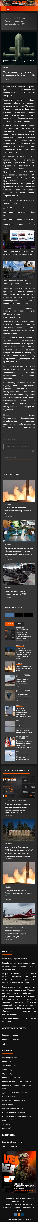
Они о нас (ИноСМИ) (10, 1108)
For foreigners (7, 1058)
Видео (4, 1074)
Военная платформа (10, 1039)
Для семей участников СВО (22, 628)
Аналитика (20, 645)
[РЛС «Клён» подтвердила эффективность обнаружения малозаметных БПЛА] (10, 711)
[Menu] (8, 8)
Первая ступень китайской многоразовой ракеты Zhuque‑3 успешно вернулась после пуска (24, 728)
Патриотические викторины (14, 1112)
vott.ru (4, 1044)
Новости (19, 705)
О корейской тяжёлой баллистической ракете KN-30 (18, 510)
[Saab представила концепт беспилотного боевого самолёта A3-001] (10, 695)
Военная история (9, 1077)
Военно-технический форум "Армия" (17, 1085)
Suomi (4, 1062)
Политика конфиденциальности (18, 1204)
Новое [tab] (10, 623)
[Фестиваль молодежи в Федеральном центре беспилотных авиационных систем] (10, 742)
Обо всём (6, 1104)
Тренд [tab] (19, 623)
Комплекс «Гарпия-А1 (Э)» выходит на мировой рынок (23, 757)
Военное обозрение (10, 1035)
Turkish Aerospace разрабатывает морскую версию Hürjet (17, 933)
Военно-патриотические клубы (15, 1081)
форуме (32, 987)
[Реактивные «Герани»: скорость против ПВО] (19, 574)
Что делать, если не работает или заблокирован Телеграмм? (10, 421)
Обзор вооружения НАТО (23, 675)
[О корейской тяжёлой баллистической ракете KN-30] (19, 491)
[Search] (35, 8)
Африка (5, 1070)
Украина (6, 68)
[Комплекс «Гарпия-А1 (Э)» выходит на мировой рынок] (10, 755)
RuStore (7, 1021)
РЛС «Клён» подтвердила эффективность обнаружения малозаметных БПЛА (23, 712)
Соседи (5, 1120)
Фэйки (4, 1128)
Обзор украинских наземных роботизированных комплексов (27, 421)
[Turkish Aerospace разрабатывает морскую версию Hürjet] (10, 680)
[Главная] (3, 8)
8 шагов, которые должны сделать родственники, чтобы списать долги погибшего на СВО (23, 637)
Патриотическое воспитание (22, 737)
